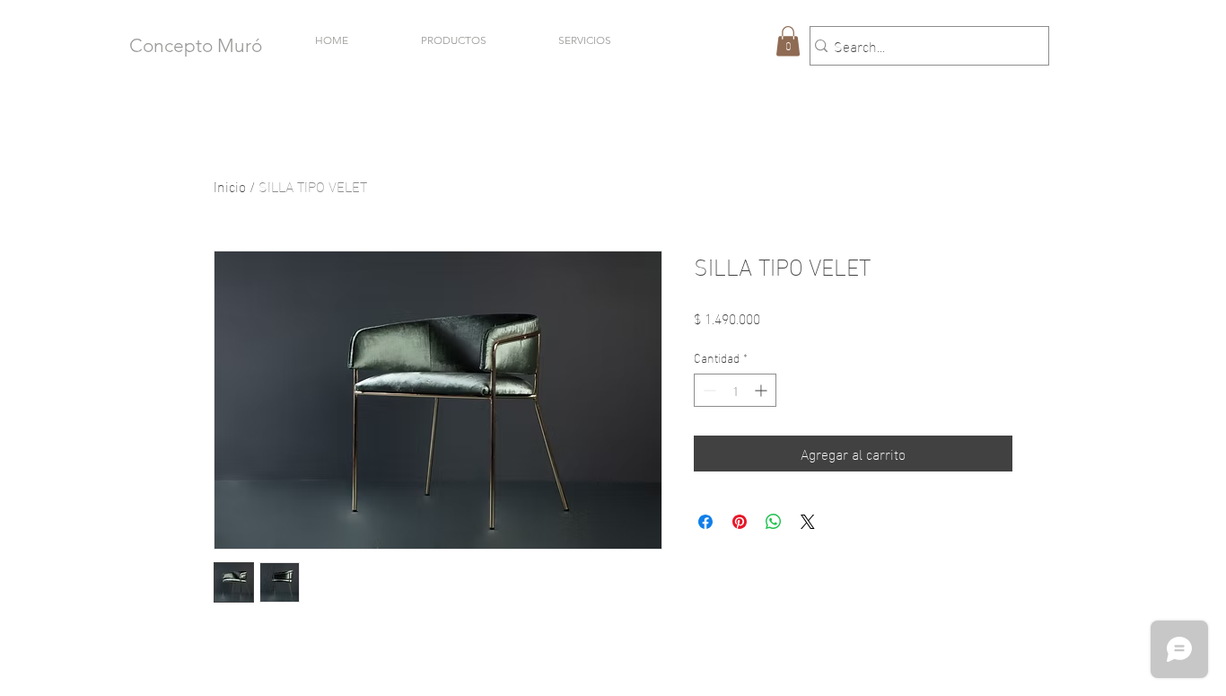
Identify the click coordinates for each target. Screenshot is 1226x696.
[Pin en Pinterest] (739, 522)
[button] (788, 41)
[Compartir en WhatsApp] (773, 522)
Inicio (230, 185)
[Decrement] (707, 390)
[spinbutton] (735, 390)
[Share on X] (808, 522)
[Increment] (762, 390)
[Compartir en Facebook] (705, 522)
